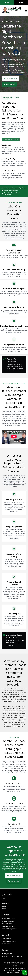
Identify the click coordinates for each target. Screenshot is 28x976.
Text (21, 2)
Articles (4, 906)
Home (3, 898)
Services (4, 901)
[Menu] (26, 11)
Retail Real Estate (7, 923)
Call (7, 2)
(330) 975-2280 (8, 954)
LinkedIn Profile (6, 938)
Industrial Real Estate (8, 921)
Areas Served (5, 903)
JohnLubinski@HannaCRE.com (13, 956)
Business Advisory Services (9, 929)
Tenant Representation (8, 926)
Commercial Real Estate (8, 918)
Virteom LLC (17, 973)
